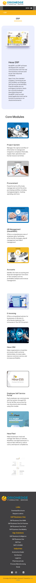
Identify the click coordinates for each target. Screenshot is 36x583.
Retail (18, 567)
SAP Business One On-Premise (18, 523)
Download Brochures (18, 510)
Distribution (18, 555)
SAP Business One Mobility (18, 529)
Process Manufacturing (18, 564)
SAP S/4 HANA (18, 545)
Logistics (18, 558)
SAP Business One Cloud (18, 526)
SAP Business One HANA (18, 520)
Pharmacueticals (18, 561)
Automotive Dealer (18, 552)
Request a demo (18, 513)
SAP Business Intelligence (18, 536)
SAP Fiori (18, 542)
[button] (28, 8)
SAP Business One (18, 539)
